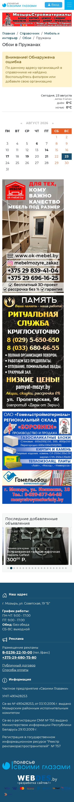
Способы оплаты (15, 670)
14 (46, 150)
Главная (8, 33)
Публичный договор (18, 665)
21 (46, 156)
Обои (26, 38)
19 (27, 156)
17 (7, 156)
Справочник (29, 33)
